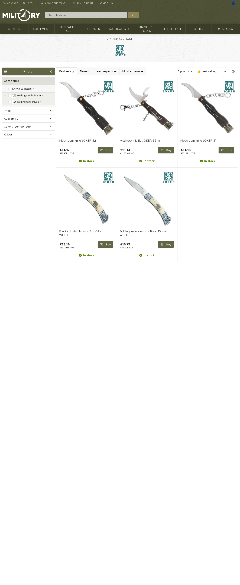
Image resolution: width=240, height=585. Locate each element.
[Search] (133, 15)
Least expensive (106, 71)
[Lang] (235, 3)
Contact (12, 3)
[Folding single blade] (4, 95)
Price (7, 110)
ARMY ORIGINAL (86, 3)
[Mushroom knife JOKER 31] (207, 108)
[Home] (107, 38)
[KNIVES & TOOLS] (4, 89)
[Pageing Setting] (233, 71)
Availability (11, 118)
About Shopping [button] (55, 3)
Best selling (66, 71)
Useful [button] (31, 3)
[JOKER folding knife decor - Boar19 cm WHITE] (86, 199)
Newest (85, 71)
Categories (11, 81)
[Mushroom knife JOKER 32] (86, 108)
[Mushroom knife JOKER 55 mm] (147, 108)
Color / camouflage (17, 126)
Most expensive (132, 71)
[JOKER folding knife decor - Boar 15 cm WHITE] (147, 199)
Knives (8, 134)
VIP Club (108, 3)
